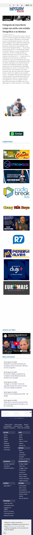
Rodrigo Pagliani (23, 464)
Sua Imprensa (23, 490)
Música (6, 437)
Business (6, 483)
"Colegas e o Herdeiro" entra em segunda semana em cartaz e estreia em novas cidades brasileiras (15, 386)
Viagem (6, 441)
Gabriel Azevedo (23, 480)
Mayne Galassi (23, 476)
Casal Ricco (22, 472)
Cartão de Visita (8, 503)
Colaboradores (23, 461)
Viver (20, 432)
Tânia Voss (22, 466)
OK (5, 533)
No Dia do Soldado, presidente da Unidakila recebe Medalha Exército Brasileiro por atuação (15, 376)
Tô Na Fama (22, 470)
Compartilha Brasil (9, 505)
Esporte (21, 443)
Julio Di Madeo (23, 474)
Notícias (21, 448)
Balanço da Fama (8, 515)
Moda (20, 437)
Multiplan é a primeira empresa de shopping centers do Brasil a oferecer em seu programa (16, 366)
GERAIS (21, 496)
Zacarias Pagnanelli (9, 464)
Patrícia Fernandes (24, 478)
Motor (21, 450)
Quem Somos (8, 424)
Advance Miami (23, 494)
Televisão (21, 452)
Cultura (5, 432)
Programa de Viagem (7, 508)
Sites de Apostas (23, 498)
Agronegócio (7, 486)
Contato (27, 426)
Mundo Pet (22, 445)
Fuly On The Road (9, 511)
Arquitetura (7, 447)
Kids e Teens (22, 488)
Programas (6, 501)
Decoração (7, 449)
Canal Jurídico (22, 486)
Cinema (6, 439)
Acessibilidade (8, 426)
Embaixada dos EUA (24, 492)
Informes (21, 483)
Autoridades (22, 454)
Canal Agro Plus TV (9, 513)
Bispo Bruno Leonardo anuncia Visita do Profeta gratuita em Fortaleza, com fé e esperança (16, 404)
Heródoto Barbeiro (9, 468)
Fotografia (7, 445)
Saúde (20, 435)
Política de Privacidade (23, 428)
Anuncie (26, 424)
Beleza (21, 439)
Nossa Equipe (18, 424)
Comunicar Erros (18, 426)
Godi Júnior (7, 466)
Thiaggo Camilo (23, 468)
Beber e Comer (23, 441)
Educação (6, 443)
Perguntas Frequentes (9, 428)
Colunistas (6, 461)
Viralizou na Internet (24, 459)
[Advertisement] (16, 312)
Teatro (6, 435)
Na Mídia (21, 457)
